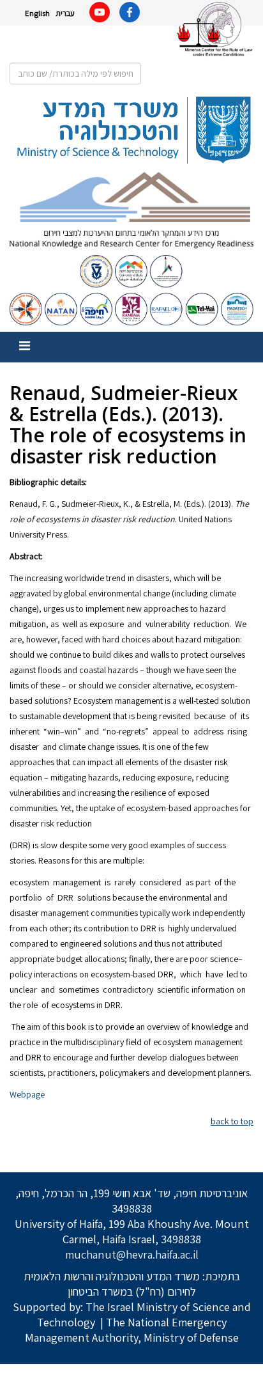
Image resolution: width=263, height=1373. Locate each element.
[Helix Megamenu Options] (24, 346)
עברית (65, 13)
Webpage (27, 1094)
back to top (232, 1121)
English (37, 13)
